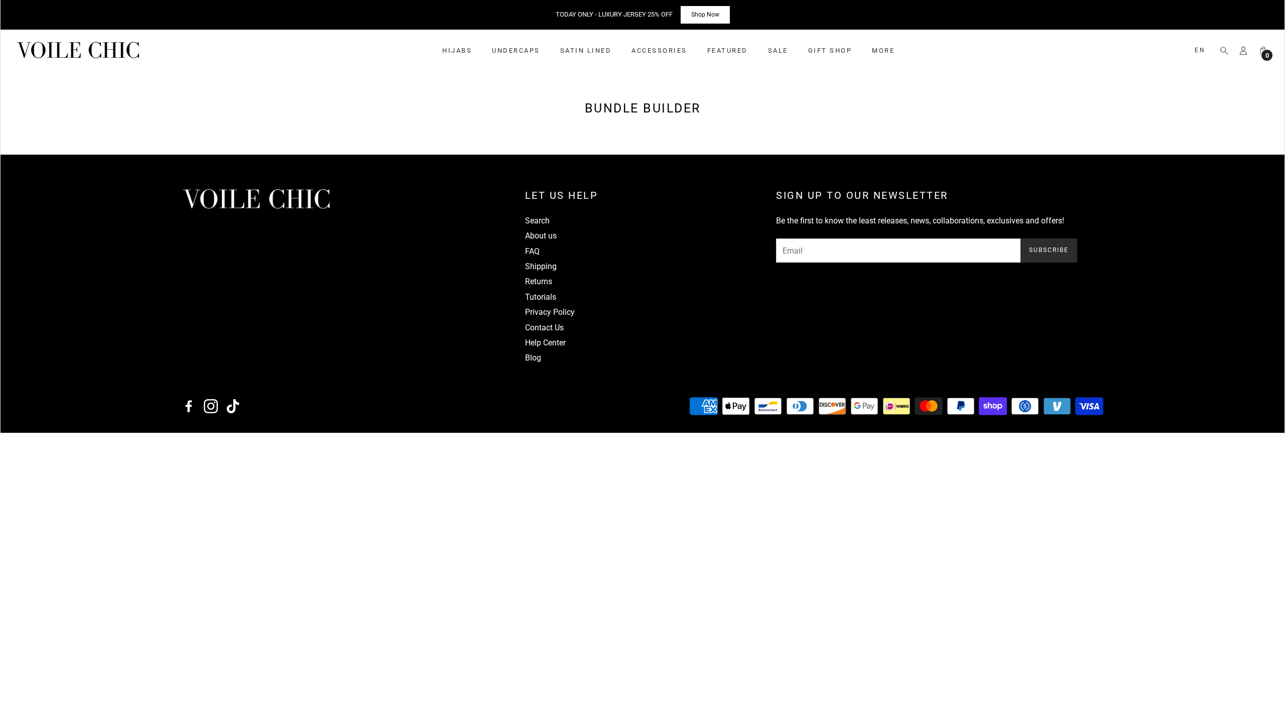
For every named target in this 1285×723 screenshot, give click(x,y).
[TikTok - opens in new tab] (233, 406)
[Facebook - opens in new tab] (189, 406)
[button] (1221, 51)
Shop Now (705, 14)
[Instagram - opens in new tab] (211, 406)
